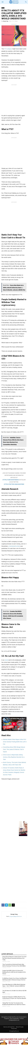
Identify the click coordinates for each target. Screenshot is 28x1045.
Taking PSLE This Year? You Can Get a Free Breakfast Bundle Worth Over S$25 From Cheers (13, 1003)
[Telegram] (6, 905)
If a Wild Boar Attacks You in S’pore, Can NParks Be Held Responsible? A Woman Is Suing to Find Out (14, 979)
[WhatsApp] (9, 905)
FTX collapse (8, 49)
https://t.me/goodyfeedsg (11, 479)
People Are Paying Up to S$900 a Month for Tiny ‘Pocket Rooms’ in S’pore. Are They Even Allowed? (14, 997)
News (3, 7)
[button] (2, 2)
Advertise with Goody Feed (8, 1027)
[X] (13, 905)
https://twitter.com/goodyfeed (14, 484)
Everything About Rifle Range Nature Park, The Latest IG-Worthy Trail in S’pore (14, 749)
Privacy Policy (14, 1028)
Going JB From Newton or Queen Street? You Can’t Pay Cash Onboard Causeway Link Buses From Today (14, 958)
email (6, 660)
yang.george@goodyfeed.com (15, 916)
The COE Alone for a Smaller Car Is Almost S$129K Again (14, 991)
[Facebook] (2, 905)
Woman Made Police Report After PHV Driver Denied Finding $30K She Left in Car (15, 742)
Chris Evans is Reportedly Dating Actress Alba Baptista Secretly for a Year (13, 757)
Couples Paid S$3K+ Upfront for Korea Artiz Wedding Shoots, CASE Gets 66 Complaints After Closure (14, 972)
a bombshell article (14, 546)
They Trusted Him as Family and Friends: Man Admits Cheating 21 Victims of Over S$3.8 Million (14, 965)
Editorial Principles (20, 1027)
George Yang (5, 21)
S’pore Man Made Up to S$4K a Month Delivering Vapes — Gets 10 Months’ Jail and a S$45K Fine (13, 985)
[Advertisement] (14, 100)
